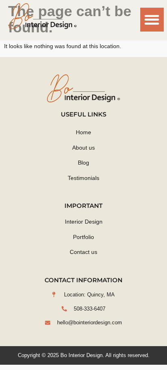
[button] (152, 20)
